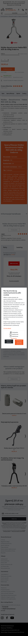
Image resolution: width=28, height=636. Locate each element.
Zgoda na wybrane (8, 341)
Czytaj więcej (7, 328)
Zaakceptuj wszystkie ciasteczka (19, 342)
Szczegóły (14, 338)
